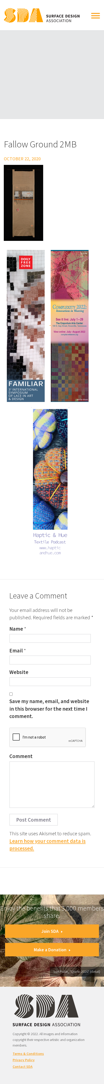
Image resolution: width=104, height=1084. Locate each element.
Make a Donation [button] (50, 950)
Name (16, 628)
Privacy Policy (24, 1060)
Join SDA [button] (50, 931)
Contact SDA (23, 1066)
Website (18, 672)
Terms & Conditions (28, 1053)
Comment (21, 756)
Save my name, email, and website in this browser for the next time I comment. (49, 709)
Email (16, 650)
